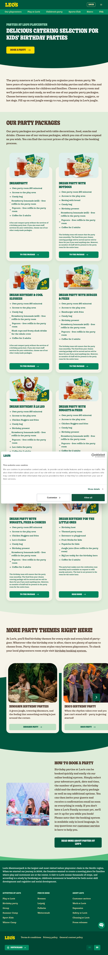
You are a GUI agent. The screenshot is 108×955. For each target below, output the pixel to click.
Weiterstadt (44, 913)
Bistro (90, 12)
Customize (52, 497)
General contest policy (71, 937)
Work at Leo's (79, 903)
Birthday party (10, 903)
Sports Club (75, 12)
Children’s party (54, 12)
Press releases (80, 923)
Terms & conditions (31, 937)
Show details (94, 489)
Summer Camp (10, 913)
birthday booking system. (71, 651)
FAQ (101, 12)
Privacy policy (50, 937)
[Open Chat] (101, 925)
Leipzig (41, 903)
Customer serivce (82, 899)
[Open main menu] (101, 5)
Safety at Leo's (80, 913)
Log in (91, 5)
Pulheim (42, 908)
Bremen (42, 899)
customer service (88, 826)
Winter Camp (9, 923)
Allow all (88, 497)
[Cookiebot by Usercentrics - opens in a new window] (93, 456)
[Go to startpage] (11, 4)
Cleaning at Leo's (81, 918)
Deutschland (17, 948)
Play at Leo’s (34, 12)
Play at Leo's (9, 899)
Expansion (78, 908)
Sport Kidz (8, 918)
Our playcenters (13, 12)
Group (6, 908)
